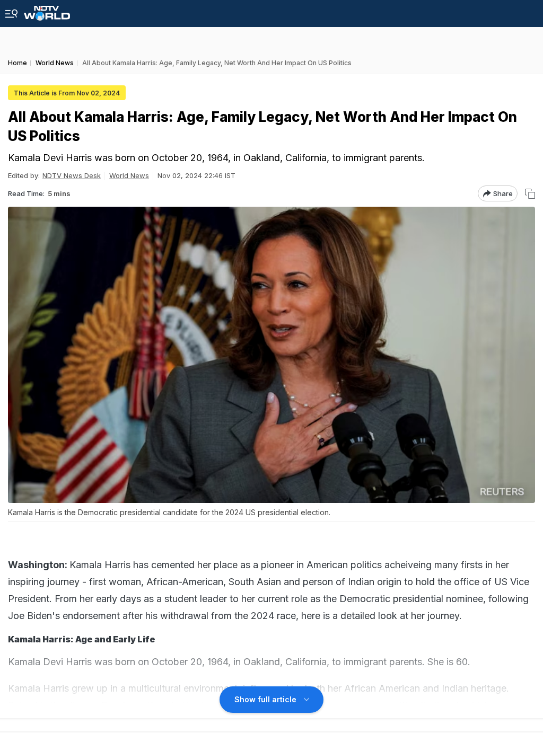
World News (129, 175)
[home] (47, 10)
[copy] (530, 194)
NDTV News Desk (71, 175)
